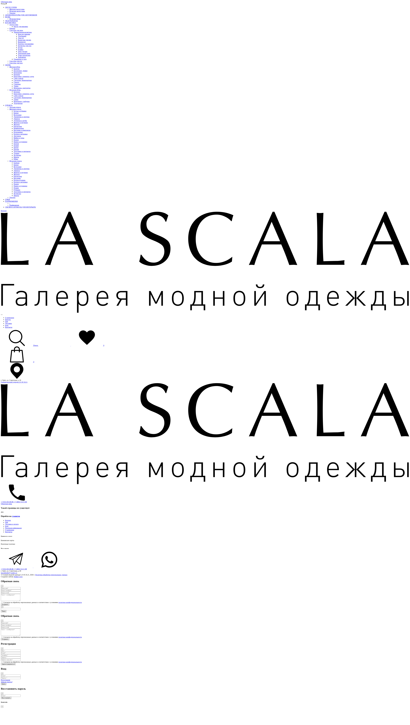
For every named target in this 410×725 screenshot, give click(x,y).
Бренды (8, 320)
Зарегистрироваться (8, 664)
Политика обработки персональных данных (51, 575)
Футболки (17, 155)
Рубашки (17, 190)
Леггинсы (17, 136)
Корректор (22, 42)
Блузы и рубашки (20, 111)
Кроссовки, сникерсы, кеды (24, 76)
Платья (16, 144)
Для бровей (22, 36)
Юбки (16, 159)
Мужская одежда (15, 161)
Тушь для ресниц (24, 55)
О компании (9, 318)
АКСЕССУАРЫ (11, 7)
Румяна (20, 49)
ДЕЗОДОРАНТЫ (11, 21)
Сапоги (16, 82)
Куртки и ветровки (21, 134)
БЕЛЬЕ (7, 17)
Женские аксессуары (16, 9)
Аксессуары (13, 25)
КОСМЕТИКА (10, 23)
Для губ (21, 38)
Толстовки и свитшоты (22, 151)
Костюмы (17, 178)
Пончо (16, 147)
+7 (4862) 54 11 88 (20, 502)
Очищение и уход (20, 59)
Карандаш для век (24, 40)
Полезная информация (13, 528)
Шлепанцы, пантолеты (22, 88)
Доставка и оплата (12, 524)
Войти (4, 684)
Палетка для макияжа (26, 44)
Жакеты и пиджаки (21, 122)
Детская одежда (15, 107)
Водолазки (17, 115)
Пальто (16, 140)
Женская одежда (15, 109)
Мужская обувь (14, 90)
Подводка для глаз (24, 46)
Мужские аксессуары (17, 11)
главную (16, 516)
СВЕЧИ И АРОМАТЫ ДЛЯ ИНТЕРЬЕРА (20, 207)
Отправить (5, 604)
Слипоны (17, 84)
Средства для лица (16, 30)
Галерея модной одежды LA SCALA (14, 382)
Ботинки (17, 74)
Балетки (17, 69)
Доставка (8, 323)
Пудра (20, 48)
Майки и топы (19, 138)
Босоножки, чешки (20, 71)
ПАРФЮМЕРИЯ (11, 201)
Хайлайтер (22, 57)
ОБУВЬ (8, 65)
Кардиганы (18, 126)
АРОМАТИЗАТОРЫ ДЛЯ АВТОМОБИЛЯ (21, 15)
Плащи (16, 146)
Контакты (8, 327)
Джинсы (17, 119)
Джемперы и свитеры (21, 117)
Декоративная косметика (23, 32)
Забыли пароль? (6, 682)
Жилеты (17, 124)
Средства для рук (15, 61)
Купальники (18, 132)
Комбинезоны (19, 128)
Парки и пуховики (20, 142)
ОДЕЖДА (8, 105)
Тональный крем (24, 53)
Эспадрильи (18, 103)
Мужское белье (14, 19)
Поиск (4, 611)
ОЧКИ (7, 199)
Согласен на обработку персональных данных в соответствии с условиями (42, 602)
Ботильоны (18, 73)
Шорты (16, 157)
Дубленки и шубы (20, 121)
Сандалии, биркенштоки (23, 80)
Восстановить (6, 698)
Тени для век (22, 51)
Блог (7, 325)
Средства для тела (16, 63)
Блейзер (16, 163)
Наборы (12, 28)
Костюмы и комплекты (22, 130)
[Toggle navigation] (2, 314)
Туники (16, 153)
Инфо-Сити (18, 577)
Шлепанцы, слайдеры (22, 101)
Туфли (16, 86)
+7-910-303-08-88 (7, 502)
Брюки (16, 113)
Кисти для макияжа (21, 26)
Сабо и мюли (18, 78)
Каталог (4, 211)
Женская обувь (14, 67)
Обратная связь (6, 2)
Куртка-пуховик (19, 180)
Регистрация (5, 680)
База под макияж (24, 34)
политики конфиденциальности (70, 602)
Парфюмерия (14, 205)
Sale (6, 321)
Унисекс (12, 13)
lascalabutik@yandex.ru (9, 573)
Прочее (16, 149)
